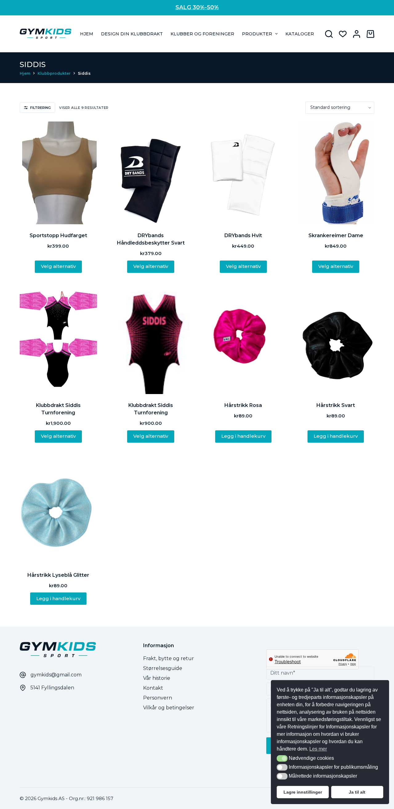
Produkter (257, 34)
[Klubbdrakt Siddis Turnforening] (58, 342)
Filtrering (40, 108)
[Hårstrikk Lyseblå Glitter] (58, 512)
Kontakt (153, 688)
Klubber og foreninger (202, 34)
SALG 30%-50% (197, 7)
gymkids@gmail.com (56, 675)
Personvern (157, 698)
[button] (282, 758)
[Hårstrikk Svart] (336, 342)
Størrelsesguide (162, 668)
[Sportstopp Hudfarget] (58, 173)
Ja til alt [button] (357, 792)
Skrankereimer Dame (335, 235)
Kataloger (299, 34)
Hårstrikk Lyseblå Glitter (58, 575)
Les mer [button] (318, 748)
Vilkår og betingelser (168, 708)
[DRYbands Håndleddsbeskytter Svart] (151, 173)
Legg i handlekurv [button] (243, 436)
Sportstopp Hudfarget (58, 235)
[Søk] (329, 34)
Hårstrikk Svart (335, 405)
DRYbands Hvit (243, 235)
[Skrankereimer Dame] (336, 173)
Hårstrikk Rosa (243, 405)
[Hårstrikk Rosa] (243, 342)
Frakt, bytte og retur (168, 658)
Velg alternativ (58, 266)
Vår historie (156, 678)
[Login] (356, 34)
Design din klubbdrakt (132, 34)
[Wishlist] (343, 34)
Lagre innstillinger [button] (302, 792)
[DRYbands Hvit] (243, 173)
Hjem (86, 34)
